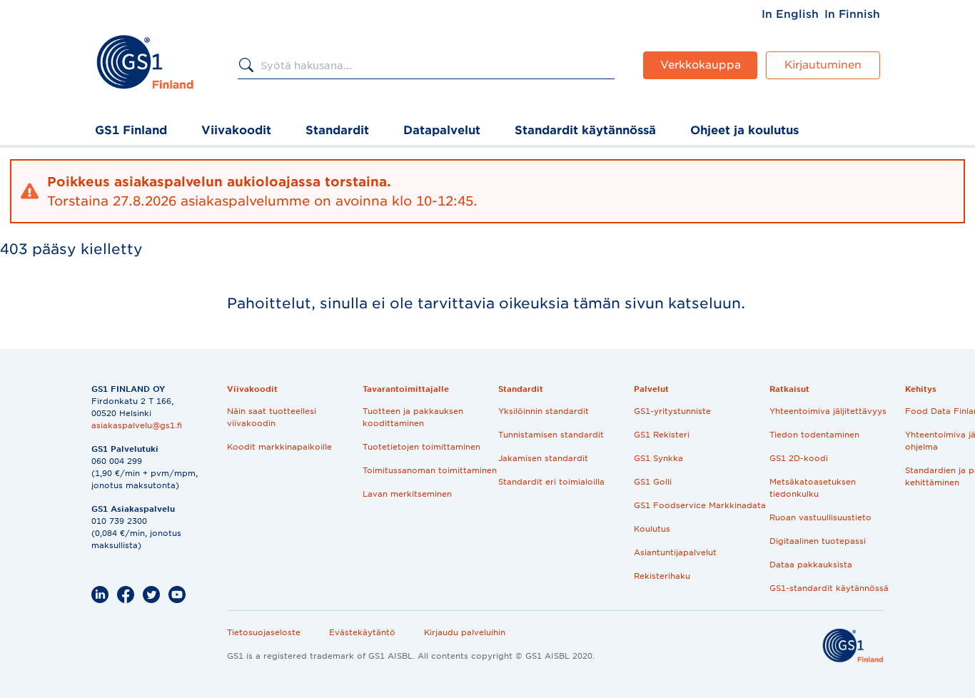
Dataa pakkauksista (810, 565)
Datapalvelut (441, 130)
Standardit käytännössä (585, 130)
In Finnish (852, 14)
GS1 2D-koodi (798, 458)
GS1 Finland (131, 130)
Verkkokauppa (700, 65)
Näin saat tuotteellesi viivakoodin (271, 417)
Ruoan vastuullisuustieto (820, 517)
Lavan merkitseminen (407, 494)
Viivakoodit (236, 130)
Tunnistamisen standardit (551, 435)
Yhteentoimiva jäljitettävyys (827, 411)
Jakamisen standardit (543, 458)
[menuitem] (790, 14)
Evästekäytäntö (362, 632)
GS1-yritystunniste (672, 411)
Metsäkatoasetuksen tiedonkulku (812, 488)
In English (790, 14)
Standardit (337, 130)
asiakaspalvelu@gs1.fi (136, 425)
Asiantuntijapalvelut (675, 552)
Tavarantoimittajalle (406, 389)
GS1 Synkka (658, 458)
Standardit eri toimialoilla (551, 482)
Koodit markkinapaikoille (279, 447)
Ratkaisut (789, 389)
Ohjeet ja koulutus (744, 130)
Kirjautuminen (823, 65)
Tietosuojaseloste (263, 632)
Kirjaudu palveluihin (464, 632)
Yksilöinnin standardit (543, 411)
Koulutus (652, 529)
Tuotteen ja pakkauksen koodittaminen (413, 417)
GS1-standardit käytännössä (829, 588)
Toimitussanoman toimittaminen (430, 470)
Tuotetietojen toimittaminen (421, 447)
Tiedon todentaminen (814, 435)
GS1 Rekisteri (661, 435)
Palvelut (651, 389)
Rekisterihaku (662, 576)
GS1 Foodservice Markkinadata (700, 505)
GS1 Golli (653, 482)
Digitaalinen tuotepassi (817, 541)
